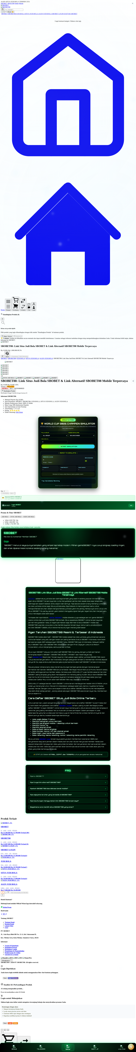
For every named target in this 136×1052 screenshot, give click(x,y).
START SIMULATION (68, 446)
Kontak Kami (9, 924)
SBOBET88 (12, 14)
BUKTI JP (94, 1049)
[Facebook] (2, 914)
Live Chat (121, 1049)
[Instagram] (4, 914)
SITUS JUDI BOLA (31, 14)
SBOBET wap (44, 739)
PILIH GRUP (45, 432)
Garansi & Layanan (11, 954)
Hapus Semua (7, 336)
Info (131, 505)
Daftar (17, 3)
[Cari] (2, 9)
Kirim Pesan (7, 907)
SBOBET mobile (65, 705)
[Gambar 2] (19, 378)
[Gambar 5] (45, 378)
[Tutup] (2, 319)
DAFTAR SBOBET (70, 14)
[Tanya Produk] (15, 493)
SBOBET (4, 3)
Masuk (21, 3)
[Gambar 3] (28, 378)
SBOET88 (10, 3)
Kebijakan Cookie (11, 949)
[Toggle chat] (131, 1047)
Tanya (7, 356)
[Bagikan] (2, 892)
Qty (2, 491)
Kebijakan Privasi (11, 947)
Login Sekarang (13, 978)
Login (10, 1023)
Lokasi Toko (9, 926)
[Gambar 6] (53, 378)
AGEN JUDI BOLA (45, 14)
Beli (12, 493)
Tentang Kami (9, 922)
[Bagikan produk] (2, 356)
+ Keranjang (14, 356)
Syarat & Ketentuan (11, 945)
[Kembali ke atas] (2, 895)
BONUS (14, 1049)
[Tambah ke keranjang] (8, 892)
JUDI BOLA (20, 14)
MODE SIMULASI (73, 432)
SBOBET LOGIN (58, 14)
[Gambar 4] (36, 378)
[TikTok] (6, 914)
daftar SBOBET (55, 617)
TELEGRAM (41, 1049)
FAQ (6, 927)
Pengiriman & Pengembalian (14, 951)
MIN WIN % (44, 439)
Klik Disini (19, 412)
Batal (5, 978)
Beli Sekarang (24, 356)
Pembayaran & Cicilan (12, 953)
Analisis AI (18, 336)
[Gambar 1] (8, 378)
